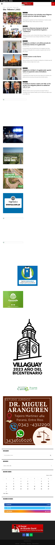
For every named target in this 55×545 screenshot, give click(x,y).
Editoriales (17, 543)
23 (20, 488)
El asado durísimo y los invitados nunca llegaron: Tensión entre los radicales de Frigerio (37, 15)
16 (20, 486)
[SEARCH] (50, 455)
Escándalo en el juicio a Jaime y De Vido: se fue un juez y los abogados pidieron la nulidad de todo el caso (37, 85)
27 (48, 488)
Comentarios (25, 12)
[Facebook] (23, 534)
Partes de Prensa (35, 543)
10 (27, 483)
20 (48, 486)
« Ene (4, 493)
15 (13, 486)
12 (41, 483)
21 (6, 488)
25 (34, 488)
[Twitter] (27, 534)
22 (13, 488)
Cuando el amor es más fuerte (32, 56)
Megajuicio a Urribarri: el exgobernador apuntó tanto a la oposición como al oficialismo (37, 71)
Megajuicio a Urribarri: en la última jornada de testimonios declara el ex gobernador (37, 44)
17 (27, 486)
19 (41, 486)
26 (41, 488)
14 (6, 486)
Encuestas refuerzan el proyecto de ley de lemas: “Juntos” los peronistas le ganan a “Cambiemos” (35, 30)
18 (34, 486)
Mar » (7, 493)
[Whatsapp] (31, 534)
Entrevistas (29, 543)
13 (48, 483)
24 (27, 488)
